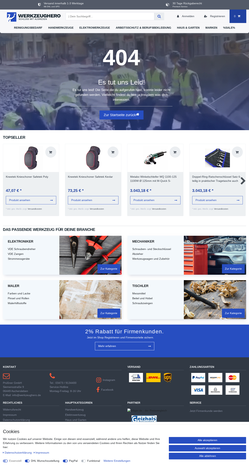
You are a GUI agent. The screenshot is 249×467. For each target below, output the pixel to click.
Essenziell (15, 460)
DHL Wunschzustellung (45, 460)
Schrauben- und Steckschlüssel (151, 249)
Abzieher (137, 253)
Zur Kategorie (108, 268)
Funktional (93, 460)
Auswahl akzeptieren (207, 448)
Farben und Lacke (19, 293)
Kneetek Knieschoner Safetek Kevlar (90, 176)
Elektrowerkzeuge (94, 27)
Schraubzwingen (142, 303)
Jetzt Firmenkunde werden (206, 410)
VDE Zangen (16, 253)
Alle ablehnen (207, 455)
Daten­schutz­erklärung (18, 452)
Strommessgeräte (19, 258)
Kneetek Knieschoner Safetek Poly (27, 176)
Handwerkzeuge (61, 27)
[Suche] (159, 16)
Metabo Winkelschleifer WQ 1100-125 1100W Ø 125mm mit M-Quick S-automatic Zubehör (153, 179)
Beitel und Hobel (142, 298)
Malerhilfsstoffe (17, 303)
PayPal (73, 460)
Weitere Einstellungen (116, 460)
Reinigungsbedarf (28, 27)
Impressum (10, 414)
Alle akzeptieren (207, 440)
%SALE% (229, 27)
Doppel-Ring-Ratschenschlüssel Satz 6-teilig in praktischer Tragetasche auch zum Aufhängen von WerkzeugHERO (216, 179)
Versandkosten (35, 209)
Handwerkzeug (74, 409)
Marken (211, 27)
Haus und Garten (75, 419)
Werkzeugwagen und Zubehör (151, 258)
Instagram (109, 379)
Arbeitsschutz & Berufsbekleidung (143, 27)
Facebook (107, 389)
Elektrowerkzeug (75, 414)
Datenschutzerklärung (16, 419)
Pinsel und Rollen (18, 298)
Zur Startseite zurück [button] (120, 115)
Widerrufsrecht (12, 409)
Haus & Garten (188, 27)
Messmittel (139, 293)
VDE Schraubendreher (22, 249)
